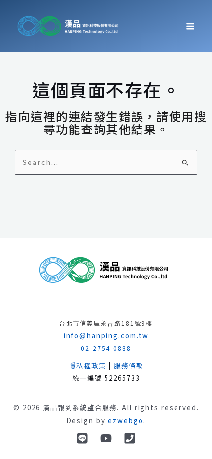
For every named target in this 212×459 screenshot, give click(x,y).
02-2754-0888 (106, 348)
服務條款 (128, 365)
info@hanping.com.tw (106, 335)
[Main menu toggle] (190, 26)
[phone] (130, 438)
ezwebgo (125, 420)
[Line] (82, 438)
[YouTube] (106, 438)
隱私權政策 (87, 365)
